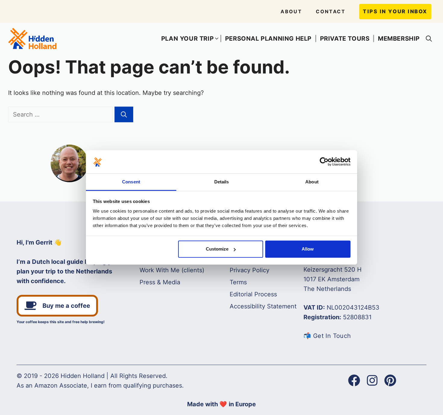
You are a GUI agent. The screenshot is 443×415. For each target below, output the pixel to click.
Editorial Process (253, 294)
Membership (399, 38)
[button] (429, 39)
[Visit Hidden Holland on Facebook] (354, 380)
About (291, 11)
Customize (217, 248)
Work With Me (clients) (172, 270)
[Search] (124, 114)
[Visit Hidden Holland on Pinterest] (390, 380)
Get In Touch (332, 335)
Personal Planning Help (268, 38)
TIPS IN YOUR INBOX (395, 11)
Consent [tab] (131, 181)
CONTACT (330, 11)
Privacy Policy (249, 270)
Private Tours (345, 38)
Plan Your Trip (187, 38)
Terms (238, 282)
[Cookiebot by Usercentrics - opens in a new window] (324, 161)
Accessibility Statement (263, 306)
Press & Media (160, 282)
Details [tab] (221, 181)
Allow (308, 248)
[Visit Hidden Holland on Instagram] (372, 380)
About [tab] (312, 181)
